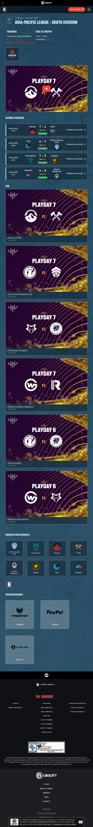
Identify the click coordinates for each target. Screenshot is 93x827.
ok (80, 822)
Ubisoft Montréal (15, 707)
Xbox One (46, 716)
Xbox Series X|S (46, 712)
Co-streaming (75, 9)
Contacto (46, 809)
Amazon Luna (46, 732)
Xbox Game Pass (46, 707)
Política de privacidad (46, 813)
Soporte (46, 801)
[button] (46, 130)
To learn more (57, 824)
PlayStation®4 (46, 724)
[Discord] (46, 675)
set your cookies (70, 824)
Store (46, 784)
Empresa (46, 793)
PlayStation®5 (46, 720)
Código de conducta (77, 712)
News (46, 797)
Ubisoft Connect (46, 788)
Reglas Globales (77, 707)
